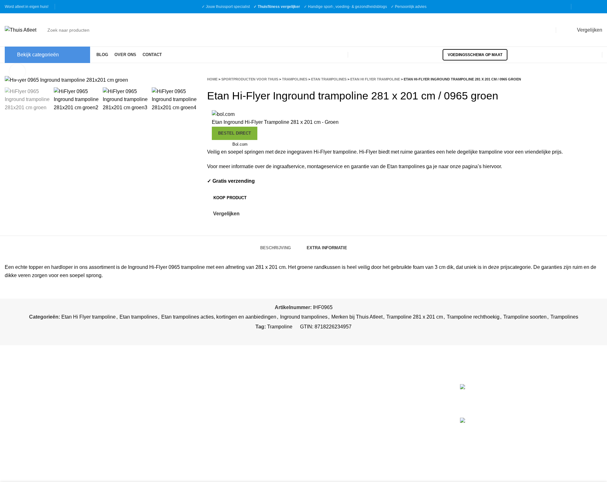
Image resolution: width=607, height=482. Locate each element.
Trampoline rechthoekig (473, 317)
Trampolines (294, 79)
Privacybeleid (171, 411)
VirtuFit (316, 387)
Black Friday (170, 446)
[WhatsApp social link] (318, 336)
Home (212, 79)
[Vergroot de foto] (17, 71)
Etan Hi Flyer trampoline (375, 79)
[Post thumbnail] (486, 396)
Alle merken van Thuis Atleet (342, 441)
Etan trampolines (328, 79)
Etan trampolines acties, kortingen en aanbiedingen (218, 317)
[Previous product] (586, 79)
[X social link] (297, 336)
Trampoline (279, 326)
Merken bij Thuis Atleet (357, 317)
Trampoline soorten (525, 317)
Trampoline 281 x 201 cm (414, 317)
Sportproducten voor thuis (249, 79)
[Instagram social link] (590, 6)
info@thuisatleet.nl (27, 407)
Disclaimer (168, 423)
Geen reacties (557, 404)
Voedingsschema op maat (475, 55)
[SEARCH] (545, 30)
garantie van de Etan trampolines (388, 166)
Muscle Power (324, 400)
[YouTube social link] (598, 6)
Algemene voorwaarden (183, 399)
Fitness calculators (177, 387)
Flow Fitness (322, 427)
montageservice (325, 166)
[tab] (275, 245)
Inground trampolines (304, 317)
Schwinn (318, 414)
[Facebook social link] (582, 6)
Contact (165, 434)
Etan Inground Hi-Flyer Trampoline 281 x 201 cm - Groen (275, 122)
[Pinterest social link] (304, 336)
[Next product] (599, 79)
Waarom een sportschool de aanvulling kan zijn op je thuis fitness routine (569, 428)
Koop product (230, 197)
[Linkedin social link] (311, 336)
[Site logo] (20, 29)
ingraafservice (288, 166)
